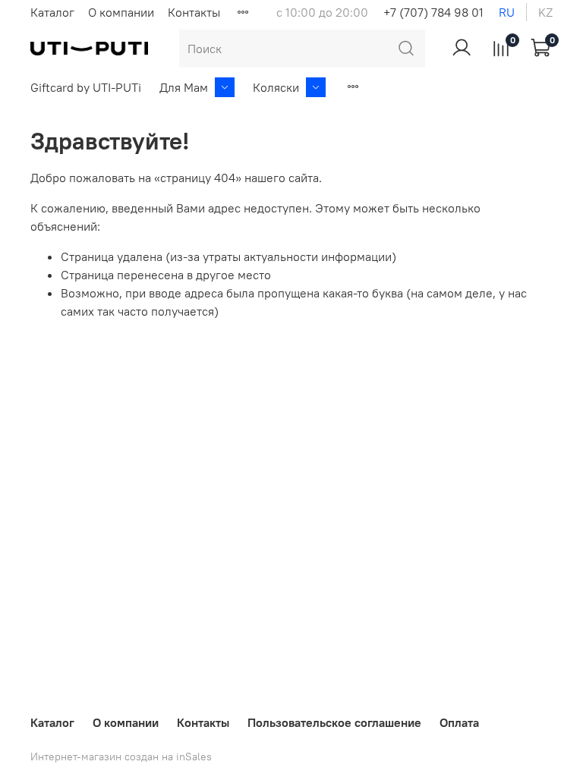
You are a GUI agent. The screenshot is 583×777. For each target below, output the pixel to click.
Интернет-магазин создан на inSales (121, 756)
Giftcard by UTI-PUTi (85, 87)
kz (545, 12)
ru (507, 12)
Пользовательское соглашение (334, 722)
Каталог (52, 12)
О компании (121, 12)
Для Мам (183, 87)
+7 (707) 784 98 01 (433, 12)
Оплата (459, 722)
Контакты (194, 12)
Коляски (276, 87)
